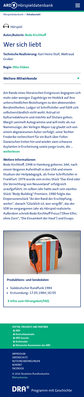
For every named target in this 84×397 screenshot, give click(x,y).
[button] (78, 5)
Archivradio (21, 341)
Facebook (18, 368)
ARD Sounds (22, 338)
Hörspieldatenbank (13, 14)
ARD (17, 330)
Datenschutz (20, 357)
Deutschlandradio (24, 334)
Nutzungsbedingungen (26, 361)
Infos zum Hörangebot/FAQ (29, 301)
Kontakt (17, 364)
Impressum (18, 353)
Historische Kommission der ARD (32, 345)
